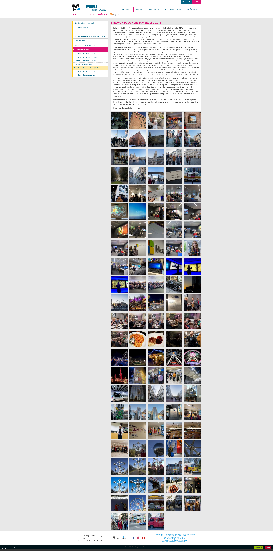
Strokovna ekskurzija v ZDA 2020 (86, 61)
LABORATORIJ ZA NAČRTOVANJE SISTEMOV (173, 537)
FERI (189, 2)
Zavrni (268, 548)
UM (183, 2)
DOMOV (128, 9)
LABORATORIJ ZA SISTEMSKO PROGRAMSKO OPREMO (174, 541)
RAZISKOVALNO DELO (174, 9)
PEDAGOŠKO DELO (154, 9)
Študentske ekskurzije (82, 49)
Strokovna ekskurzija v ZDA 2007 (86, 75)
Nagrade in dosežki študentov (85, 45)
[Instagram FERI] (139, 538)
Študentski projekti (81, 27)
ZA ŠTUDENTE (193, 9)
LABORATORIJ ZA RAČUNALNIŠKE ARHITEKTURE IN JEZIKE (174, 540)
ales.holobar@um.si (121, 537)
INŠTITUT (139, 9)
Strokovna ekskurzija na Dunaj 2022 (87, 57)
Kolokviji (78, 32)
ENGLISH (196, 2)
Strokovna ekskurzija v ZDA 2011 (86, 71)
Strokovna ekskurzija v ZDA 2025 (86, 53)
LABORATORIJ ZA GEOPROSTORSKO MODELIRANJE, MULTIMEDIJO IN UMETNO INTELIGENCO (174, 534)
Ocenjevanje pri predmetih (84, 23)
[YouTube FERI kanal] (144, 538)
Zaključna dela (80, 41)
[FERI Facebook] (135, 538)
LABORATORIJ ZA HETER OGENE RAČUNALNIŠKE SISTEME (174, 535)
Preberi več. (36, 549)
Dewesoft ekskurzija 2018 (84, 64)
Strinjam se (258, 548)
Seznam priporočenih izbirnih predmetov (90, 36)
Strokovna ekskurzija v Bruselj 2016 (87, 68)
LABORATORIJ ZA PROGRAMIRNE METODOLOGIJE (174, 538)
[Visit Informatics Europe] (114, 14)
